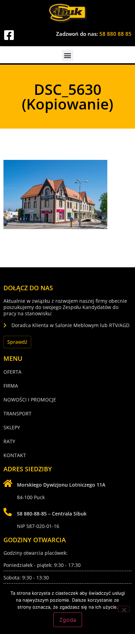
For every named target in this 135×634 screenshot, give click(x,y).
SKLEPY (11, 427)
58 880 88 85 (115, 33)
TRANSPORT (17, 413)
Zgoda (67, 619)
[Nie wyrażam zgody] (124, 609)
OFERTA (12, 371)
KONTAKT (14, 455)
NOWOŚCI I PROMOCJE (29, 399)
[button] (67, 55)
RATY (9, 441)
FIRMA (10, 385)
